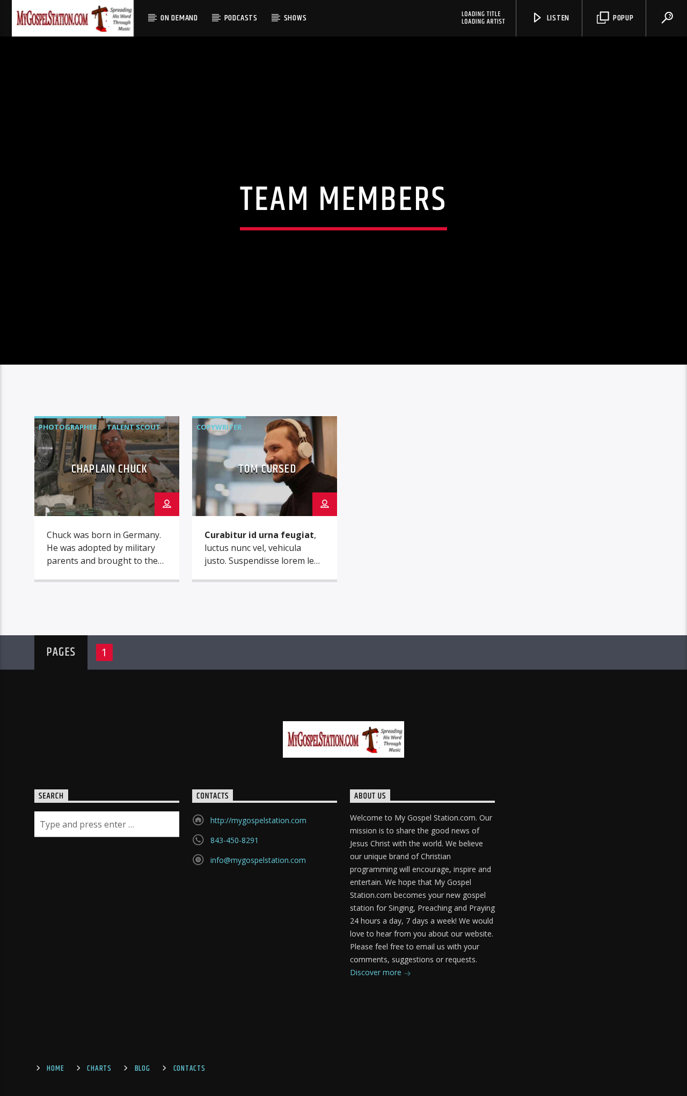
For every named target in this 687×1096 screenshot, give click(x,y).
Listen (557, 18)
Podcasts (241, 18)
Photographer (68, 427)
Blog (142, 1069)
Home (55, 1069)
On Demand (179, 18)
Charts (99, 1069)
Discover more (377, 972)
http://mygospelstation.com (258, 820)
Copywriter (219, 427)
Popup (622, 18)
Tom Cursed (267, 469)
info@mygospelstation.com (258, 860)
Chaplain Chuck (109, 469)
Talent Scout (133, 427)
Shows (295, 18)
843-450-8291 (234, 840)
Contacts (189, 1069)
